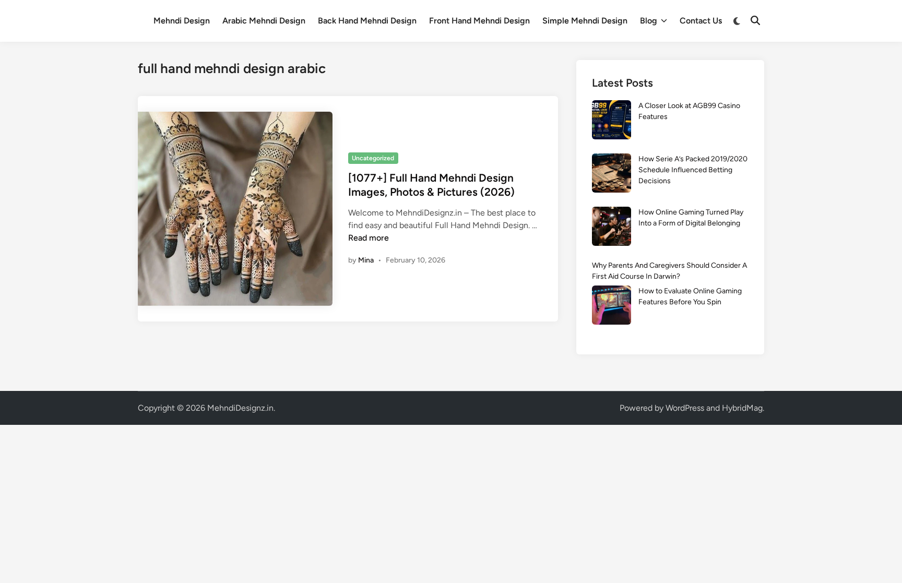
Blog (648, 21)
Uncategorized (373, 158)
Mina (366, 260)
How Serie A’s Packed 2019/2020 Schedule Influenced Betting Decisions (692, 169)
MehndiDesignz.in (240, 408)
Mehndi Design (181, 21)
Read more (368, 238)
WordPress (685, 408)
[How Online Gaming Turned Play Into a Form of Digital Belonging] (611, 228)
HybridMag (742, 408)
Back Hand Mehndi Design (367, 21)
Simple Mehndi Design (584, 21)
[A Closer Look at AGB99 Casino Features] (611, 121)
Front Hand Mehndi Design (479, 21)
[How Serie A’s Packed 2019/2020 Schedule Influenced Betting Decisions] (611, 174)
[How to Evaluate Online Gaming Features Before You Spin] (611, 306)
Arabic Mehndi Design (263, 21)
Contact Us (701, 21)
